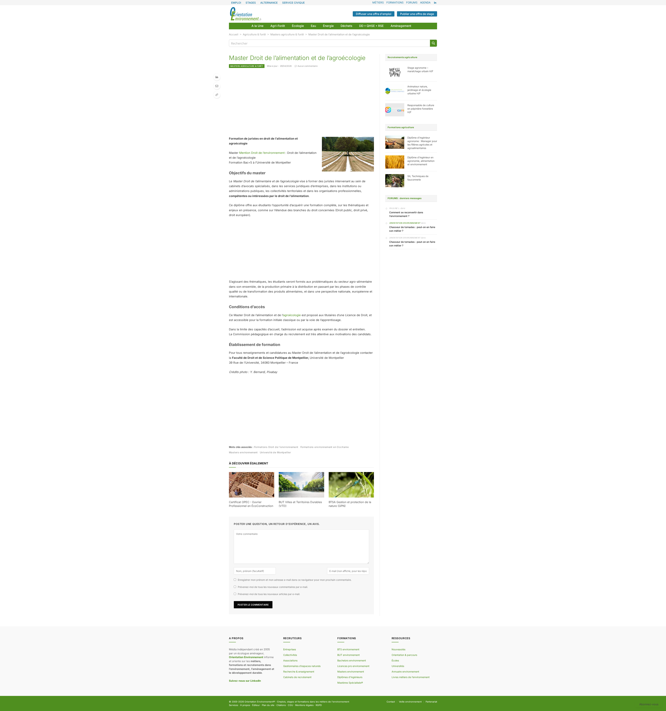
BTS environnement (348, 649)
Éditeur (256, 705)
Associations (290, 660)
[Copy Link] (216, 94)
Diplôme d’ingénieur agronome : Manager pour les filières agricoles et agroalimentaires (422, 142)
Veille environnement (410, 701)
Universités (398, 666)
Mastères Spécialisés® (350, 682)
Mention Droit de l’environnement (262, 153)
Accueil (233, 34)
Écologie (298, 26)
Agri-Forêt (277, 26)
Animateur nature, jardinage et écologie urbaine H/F (419, 90)
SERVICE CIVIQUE (293, 2)
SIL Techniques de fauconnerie (417, 178)
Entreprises (289, 649)
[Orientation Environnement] (245, 14)
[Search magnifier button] (433, 43)
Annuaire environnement (405, 671)
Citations (281, 705)
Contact (391, 701)
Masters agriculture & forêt (287, 34)
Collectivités (290, 654)
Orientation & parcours (404, 654)
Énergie (328, 26)
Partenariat (431, 701)
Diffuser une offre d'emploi (373, 14)
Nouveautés (398, 649)
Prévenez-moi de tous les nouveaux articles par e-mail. (269, 594)
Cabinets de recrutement (297, 677)
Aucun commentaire (308, 66)
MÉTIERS (378, 2)
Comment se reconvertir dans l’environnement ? (406, 214)
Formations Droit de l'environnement (276, 447)
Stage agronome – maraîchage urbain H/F (420, 69)
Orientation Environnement (404, 223)
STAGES (251, 2)
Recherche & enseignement (298, 671)
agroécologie (292, 315)
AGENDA (425, 2)
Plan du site (268, 705)
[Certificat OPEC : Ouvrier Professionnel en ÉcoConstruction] (251, 485)
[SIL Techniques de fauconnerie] (394, 180)
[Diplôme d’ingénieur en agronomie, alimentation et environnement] (394, 162)
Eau (313, 26)
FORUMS (411, 2)
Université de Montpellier (275, 452)
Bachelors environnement (351, 660)
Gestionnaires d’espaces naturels (302, 666)
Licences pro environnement (353, 666)
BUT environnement (348, 654)
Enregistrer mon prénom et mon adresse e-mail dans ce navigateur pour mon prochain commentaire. (295, 579)
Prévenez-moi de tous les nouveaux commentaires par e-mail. (273, 586)
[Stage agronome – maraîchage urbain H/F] (394, 72)
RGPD (319, 705)
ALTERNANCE (269, 2)
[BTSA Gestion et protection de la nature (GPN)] (351, 485)
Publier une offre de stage (417, 14)
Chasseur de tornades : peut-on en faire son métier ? (412, 229)
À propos (245, 705)
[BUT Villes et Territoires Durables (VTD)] (301, 485)
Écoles (395, 660)
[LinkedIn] (216, 77)
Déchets (346, 26)
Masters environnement (243, 452)
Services (233, 705)
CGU (290, 705)
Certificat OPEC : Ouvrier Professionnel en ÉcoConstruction (251, 504)
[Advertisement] (301, 102)
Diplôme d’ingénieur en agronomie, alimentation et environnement (420, 161)
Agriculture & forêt (254, 34)
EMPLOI (236, 2)
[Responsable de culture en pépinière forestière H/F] (394, 109)
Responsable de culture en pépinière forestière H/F (420, 109)
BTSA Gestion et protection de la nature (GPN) (350, 504)
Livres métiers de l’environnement (411, 677)
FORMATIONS (395, 2)
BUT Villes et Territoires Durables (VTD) (300, 504)
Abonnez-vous (648, 704)
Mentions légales (304, 705)
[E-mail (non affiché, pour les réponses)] (216, 85)
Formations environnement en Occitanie (324, 447)
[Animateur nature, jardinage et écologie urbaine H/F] (394, 91)
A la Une (257, 26)
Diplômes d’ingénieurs (349, 677)
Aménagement (401, 26)
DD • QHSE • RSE (371, 26)
